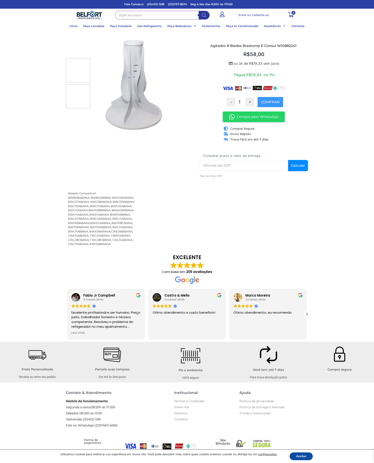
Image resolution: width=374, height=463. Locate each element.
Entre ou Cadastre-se (254, 15)
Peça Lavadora (93, 26)
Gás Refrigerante (149, 26)
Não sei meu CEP (211, 175)
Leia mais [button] (78, 333)
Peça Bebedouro (179, 26)
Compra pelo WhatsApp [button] (257, 117)
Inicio (73, 26)
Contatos (298, 26)
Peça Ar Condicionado (242, 26)
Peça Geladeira (121, 26)
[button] (307, 314)
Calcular (298, 165)
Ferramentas (211, 26)
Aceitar (301, 456)
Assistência (272, 26)
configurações (267, 454)
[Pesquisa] (204, 15)
